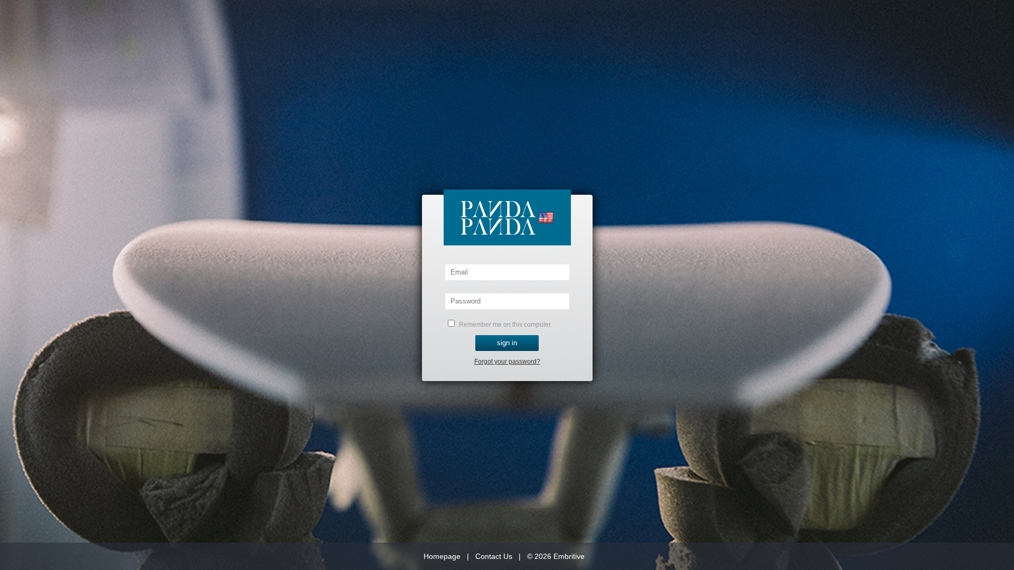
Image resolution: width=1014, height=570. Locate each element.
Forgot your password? (507, 361)
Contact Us (493, 556)
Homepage (442, 556)
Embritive (569, 556)
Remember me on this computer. (504, 324)
